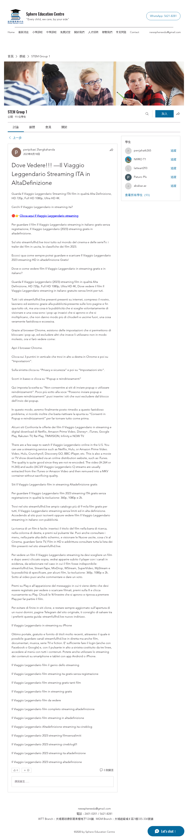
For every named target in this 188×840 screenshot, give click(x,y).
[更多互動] (26, 770)
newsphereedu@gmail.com (165, 32)
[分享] (111, 150)
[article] (63, 468)
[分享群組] (178, 113)
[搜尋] (147, 113)
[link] (16, 127)
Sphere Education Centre (45, 14)
